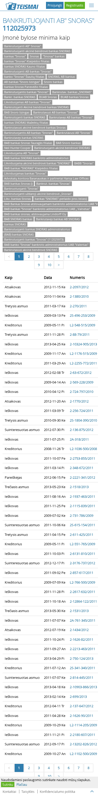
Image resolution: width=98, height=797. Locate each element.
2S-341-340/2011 (82, 668)
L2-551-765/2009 (82, 544)
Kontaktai (9, 791)
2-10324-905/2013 (83, 344)
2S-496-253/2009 (82, 315)
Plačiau (21, 784)
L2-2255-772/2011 (83, 363)
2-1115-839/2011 (82, 506)
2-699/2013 (78, 696)
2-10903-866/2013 (83, 687)
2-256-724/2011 (81, 410)
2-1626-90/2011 (81, 715)
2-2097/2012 (79, 287)
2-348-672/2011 (81, 467)
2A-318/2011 (79, 439)
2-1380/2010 (79, 296)
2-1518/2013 (79, 486)
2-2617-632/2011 (82, 591)
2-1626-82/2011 (81, 639)
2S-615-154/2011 (82, 525)
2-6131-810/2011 (82, 553)
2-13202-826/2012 (83, 744)
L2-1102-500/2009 (83, 753)
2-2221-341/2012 (82, 477)
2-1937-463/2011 (82, 496)
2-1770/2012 (79, 401)
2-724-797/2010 (81, 391)
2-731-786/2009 (81, 515)
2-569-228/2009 (81, 382)
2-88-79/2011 (80, 334)
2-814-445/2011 (81, 677)
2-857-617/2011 (81, 572)
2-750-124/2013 (81, 658)
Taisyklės (27, 791)
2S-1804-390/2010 (83, 420)
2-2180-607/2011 (82, 734)
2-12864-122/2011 (83, 601)
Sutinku (7, 784)
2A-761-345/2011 (82, 620)
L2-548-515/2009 (82, 325)
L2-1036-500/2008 (83, 448)
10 (49, 264)
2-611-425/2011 (81, 534)
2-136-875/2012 (81, 429)
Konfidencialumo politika (57, 791)
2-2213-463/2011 (82, 648)
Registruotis (74, 5)
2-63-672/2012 (80, 372)
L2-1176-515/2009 (83, 353)
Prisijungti (55, 5)
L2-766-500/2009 (82, 582)
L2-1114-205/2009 (83, 725)
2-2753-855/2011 (82, 458)
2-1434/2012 (79, 629)
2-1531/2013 (79, 610)
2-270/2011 (78, 306)
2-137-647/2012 (81, 706)
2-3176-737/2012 (82, 563)
